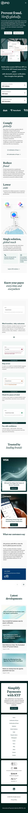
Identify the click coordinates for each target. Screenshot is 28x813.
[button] (25, 3)
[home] (5, 3)
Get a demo (8, 33)
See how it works (18, 33)
